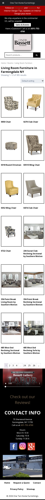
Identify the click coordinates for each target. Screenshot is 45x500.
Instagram (19, 7)
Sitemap (31, 489)
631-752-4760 (27, 425)
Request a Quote (21, 482)
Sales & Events (22, 24)
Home (3, 63)
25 (29, 365)
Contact (37, 482)
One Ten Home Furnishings (22, 3)
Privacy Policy (16, 489)
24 (24, 365)
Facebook (32, 7)
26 (34, 365)
